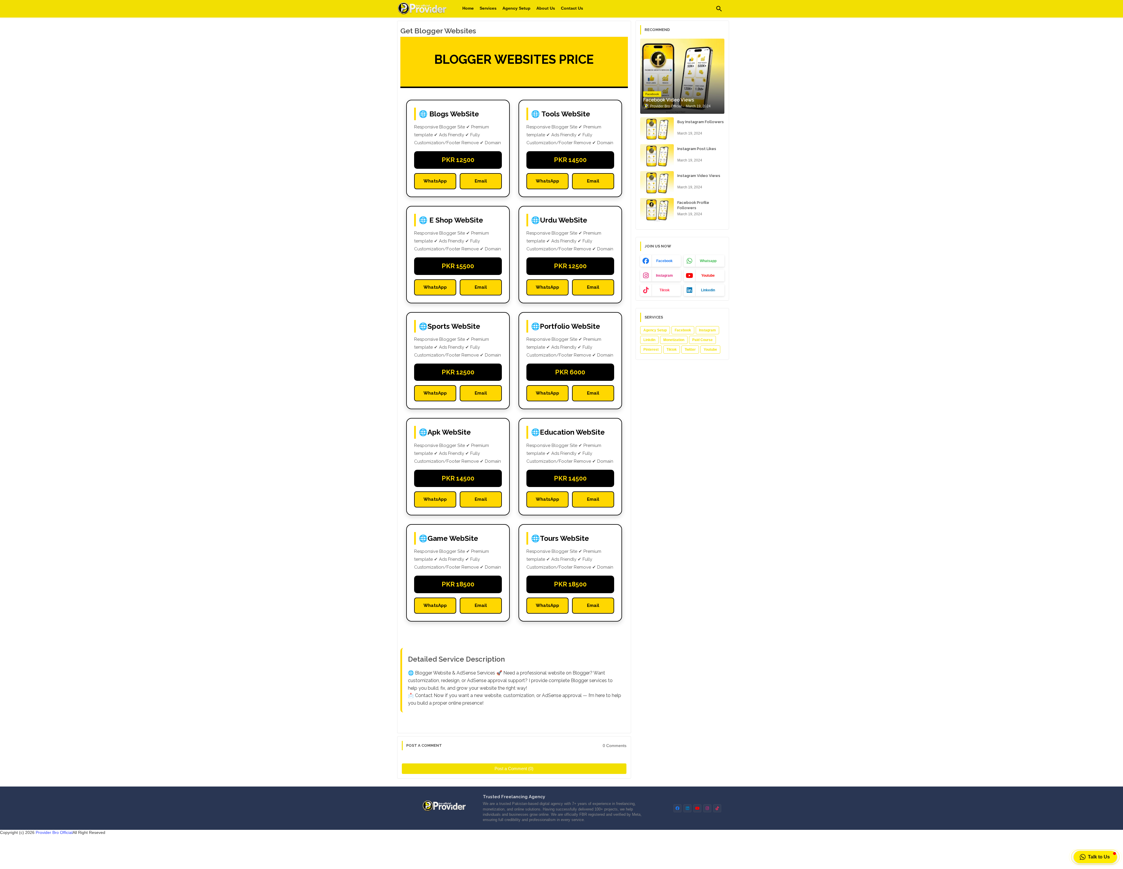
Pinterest (651, 349)
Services (488, 8)
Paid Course (702, 340)
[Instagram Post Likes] (657, 156)
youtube (708, 275)
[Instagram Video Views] (657, 183)
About (540, 846)
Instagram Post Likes (696, 149)
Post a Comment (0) (514, 768)
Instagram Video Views (698, 175)
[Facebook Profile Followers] (657, 209)
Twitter (690, 349)
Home (468, 8)
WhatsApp (435, 181)
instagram (664, 275)
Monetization (673, 340)
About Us (545, 8)
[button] (719, 9)
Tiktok (671, 349)
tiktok (664, 290)
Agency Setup (516, 8)
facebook (664, 261)
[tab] (468, 8)
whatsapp (708, 261)
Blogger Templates (526, 860)
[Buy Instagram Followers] (657, 129)
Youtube (710, 349)
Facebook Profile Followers (693, 205)
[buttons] (677, 808)
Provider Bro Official (54, 832)
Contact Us (572, 8)
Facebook (683, 330)
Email (481, 181)
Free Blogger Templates (628, 860)
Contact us (564, 846)
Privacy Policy (595, 846)
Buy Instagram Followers (700, 122)
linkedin (708, 290)
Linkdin (649, 340)
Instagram (707, 330)
